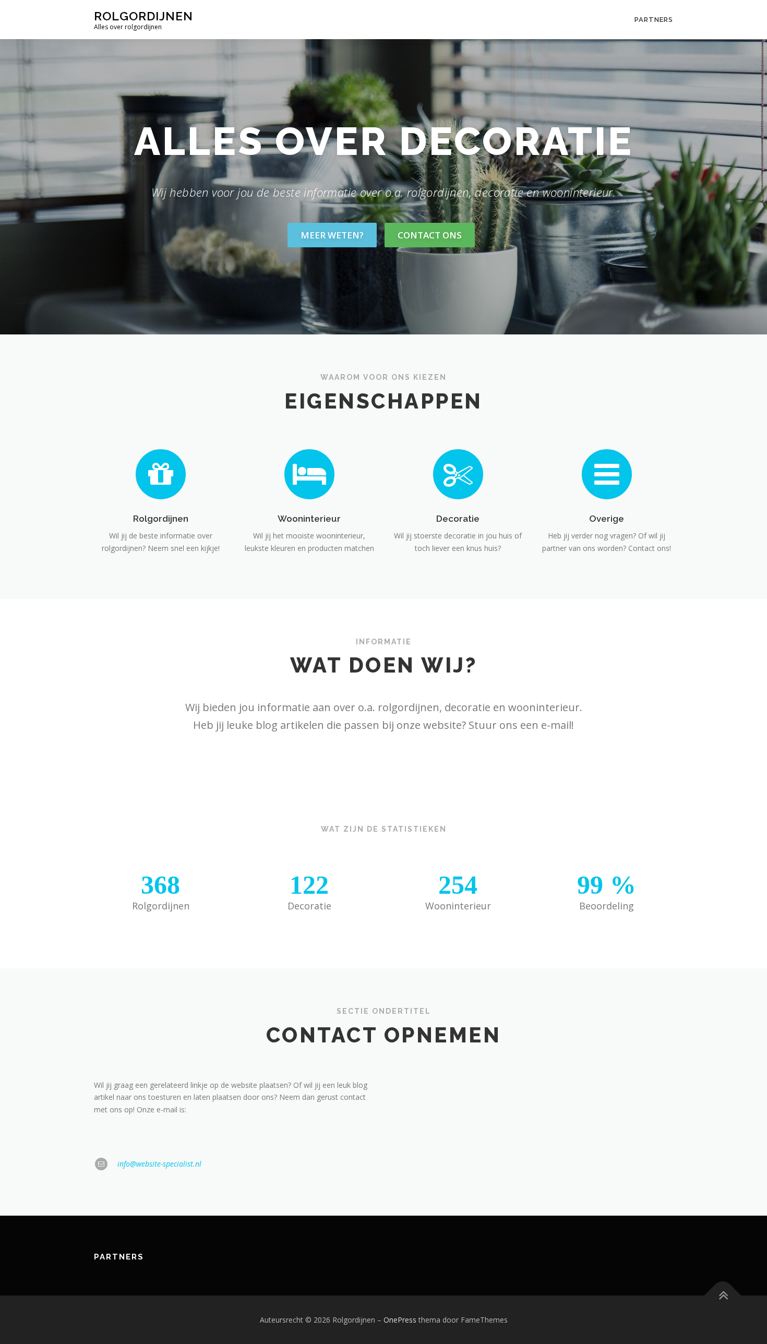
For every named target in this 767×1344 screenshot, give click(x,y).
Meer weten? (332, 235)
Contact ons (430, 235)
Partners (653, 19)
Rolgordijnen (143, 16)
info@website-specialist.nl (159, 1164)
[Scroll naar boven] (722, 1295)
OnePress (400, 1320)
